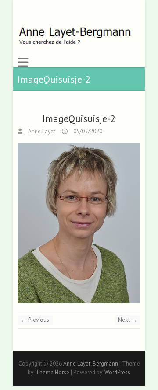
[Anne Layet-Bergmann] (76, 36)
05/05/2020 (87, 131)
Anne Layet (41, 131)
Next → (127, 320)
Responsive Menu (23, 62)
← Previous (35, 320)
